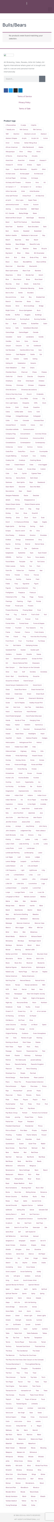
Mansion (22, 905)
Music (8, 963)
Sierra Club (20, 1254)
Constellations (11, 442)
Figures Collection (22, 588)
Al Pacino (9, 156)
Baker (35, 213)
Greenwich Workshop (36, 698)
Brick (17, 306)
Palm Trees (9, 1047)
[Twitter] (11, 90)
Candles (8, 341)
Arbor (44, 169)
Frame (8, 632)
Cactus (8, 328)
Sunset (27, 1324)
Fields (8, 584)
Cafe (17, 328)
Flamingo (9, 601)
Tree (37, 1390)
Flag (23, 597)
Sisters (45, 1258)
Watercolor (22, 1439)
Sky (16, 1263)
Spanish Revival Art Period (15, 1285)
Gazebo (19, 654)
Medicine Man (10, 919)
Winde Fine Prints (41, 1465)
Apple (39, 165)
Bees (35, 248)
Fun (7, 645)
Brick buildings (29, 306)
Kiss (39, 835)
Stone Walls (10, 1311)
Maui (7, 914)
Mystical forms (26, 967)
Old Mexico (9, 1020)
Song (7, 1280)
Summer (39, 1320)
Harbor (17, 725)
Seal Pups (39, 1223)
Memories (35, 919)
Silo (19, 1258)
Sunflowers (17, 1324)
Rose (43, 1196)
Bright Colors (10, 310)
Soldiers (27, 1276)
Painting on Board (12, 1042)
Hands (8, 720)
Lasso (40, 853)
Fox (41, 628)
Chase (34, 372)
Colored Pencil (11, 425)
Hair (7, 707)
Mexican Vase (39, 923)
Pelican (19, 1069)
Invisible (43, 804)
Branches (18, 301)
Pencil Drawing (31, 1069)
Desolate (36, 495)
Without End (21, 1479)
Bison (8, 262)
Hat (17, 729)
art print (8, 200)
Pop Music (31, 1108)
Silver (27, 1258)
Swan (25, 1329)
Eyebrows (35, 548)
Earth (41, 526)
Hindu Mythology (21, 755)
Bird (15, 257)
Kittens (17, 839)
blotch (41, 275)
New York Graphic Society (36, 994)
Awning (8, 209)
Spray (33, 1293)
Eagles (44, 522)
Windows (30, 1470)
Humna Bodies (23, 778)
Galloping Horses (32, 645)
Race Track (23, 1148)
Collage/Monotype (22, 416)
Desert (29, 491)
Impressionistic (24, 791)
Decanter (22, 487)
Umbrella (34, 1404)
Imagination (10, 791)
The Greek (36, 1351)
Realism (16, 1152)
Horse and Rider (36, 764)
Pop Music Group (11, 1113)
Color (16, 420)
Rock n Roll (39, 1188)
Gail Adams (17, 645)
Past (43, 1051)
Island (8, 808)
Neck (15, 989)
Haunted (26, 729)
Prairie (40, 1117)
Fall (31, 561)
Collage (8, 416)
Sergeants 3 (10, 1241)
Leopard (23, 861)
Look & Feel (37, 888)
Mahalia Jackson (30, 897)
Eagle (36, 522)
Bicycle (44, 248)
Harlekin (27, 725)
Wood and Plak (11, 1487)
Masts (39, 910)
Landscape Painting (12, 853)
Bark (44, 226)
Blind (19, 275)
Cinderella (39, 394)
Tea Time (16, 1338)
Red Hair (9, 1157)
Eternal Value (39, 544)
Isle (16, 808)
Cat (40, 354)
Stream (8, 1315)
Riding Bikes (19, 1179)
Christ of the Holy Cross (14, 394)
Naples (44, 972)
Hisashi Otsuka (37, 755)
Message (9, 923)
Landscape (31, 848)
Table (7, 1333)
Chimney (9, 385)
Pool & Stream (10, 1108)
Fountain (18, 628)
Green (29, 694)
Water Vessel (10, 1448)
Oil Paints (21, 1016)
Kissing (8, 839)
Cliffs (35, 403)
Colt (41, 425)
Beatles (8, 244)
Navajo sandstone (31, 985)
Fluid (39, 610)
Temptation (38, 1338)
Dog (29, 509)
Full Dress (41, 641)
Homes (41, 760)
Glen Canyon (10, 667)
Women (18, 1483)
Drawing (8, 517)
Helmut (39, 742)
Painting (39, 1038)
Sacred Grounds (11, 1205)
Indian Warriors (11, 800)
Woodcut (36, 1487)
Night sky (9, 1002)
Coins (30, 412)
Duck (34, 517)
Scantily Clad (41, 1219)
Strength (18, 1320)
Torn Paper (9, 1382)
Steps (8, 1302)
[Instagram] (15, 90)
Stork (20, 1311)
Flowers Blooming (12, 610)
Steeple (38, 1298)
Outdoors (25, 1033)
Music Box (18, 963)
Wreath (42, 1496)
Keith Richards (11, 835)
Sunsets (38, 1324)
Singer (35, 1258)
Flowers (30, 606)
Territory (8, 1346)
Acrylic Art (35, 138)
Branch (8, 301)
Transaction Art (11, 1390)
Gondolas (43, 672)
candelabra (30, 337)
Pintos (44, 1086)
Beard (36, 240)
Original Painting (11, 1033)
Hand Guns (18, 711)
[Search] (42, 79)
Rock (30, 1183)
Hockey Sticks (20, 760)
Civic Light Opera (12, 403)
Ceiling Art (9, 363)
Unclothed (9, 1408)
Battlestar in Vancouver (29, 235)
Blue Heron (17, 279)
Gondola (33, 672)
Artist (23, 191)
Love (31, 892)
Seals (7, 1227)
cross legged (42, 465)
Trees (45, 1390)
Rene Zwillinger (24, 1170)
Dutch (8, 522)
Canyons (19, 346)
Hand (7, 711)
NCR (7, 989)
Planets (28, 1095)
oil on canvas (41, 1011)
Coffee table (19, 412)
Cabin (45, 323)
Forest (18, 619)
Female (17, 575)
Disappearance (29, 500)
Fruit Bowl (29, 641)
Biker (19, 253)
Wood (42, 1483)
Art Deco (39, 187)
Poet (21, 1104)
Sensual (36, 1236)
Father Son (20, 570)
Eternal (27, 544)
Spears (16, 1289)
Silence (31, 1254)
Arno (37, 182)
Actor (7, 143)
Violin (8, 1421)
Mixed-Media (10, 936)
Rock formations (11, 1188)
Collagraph (37, 416)
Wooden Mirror (11, 1492)
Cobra (8, 412)
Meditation (24, 919)
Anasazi (32, 160)
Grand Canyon (28, 681)
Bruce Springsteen (25, 310)
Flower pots (19, 606)
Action (45, 138)
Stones (34, 1307)
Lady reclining (24, 844)
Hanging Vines (35, 720)
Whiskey (20, 1457)
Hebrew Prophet (31, 738)
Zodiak (24, 1505)
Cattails (16, 359)
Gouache (36, 676)
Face (29, 557)
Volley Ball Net (21, 1426)
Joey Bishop (30, 826)
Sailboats (9, 1210)
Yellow (24, 1501)
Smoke (34, 1263)
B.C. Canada (10, 213)
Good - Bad (10, 676)
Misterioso (33, 932)
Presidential (29, 1126)
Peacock (9, 1069)
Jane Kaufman (18, 813)
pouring (17, 1117)
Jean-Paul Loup (22, 817)
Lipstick (24, 879)
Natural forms (40, 980)
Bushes (23, 323)
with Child (9, 1479)
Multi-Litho (40, 958)
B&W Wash (35, 209)
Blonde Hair (30, 275)
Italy (7, 813)
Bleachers (9, 275)
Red (25, 1152)
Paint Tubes (27, 1042)
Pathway (27, 1055)
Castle (32, 354)
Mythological (40, 967)
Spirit (26, 1289)
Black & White (41, 262)
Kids (21, 835)
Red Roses (9, 1161)
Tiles (18, 1373)
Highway (23, 751)
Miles (30, 927)
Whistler (41, 1457)
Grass (8, 689)
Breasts (8, 306)
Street (17, 1315)
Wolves (40, 1479)
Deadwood (41, 482)
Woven (33, 1496)
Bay (43, 235)
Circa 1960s (24, 398)
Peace (8, 1064)
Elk (31, 531)
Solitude (38, 1276)
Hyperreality (29, 782)
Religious (33, 1166)
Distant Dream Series (13, 504)
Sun (7, 1324)
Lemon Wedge (11, 861)
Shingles (18, 1249)
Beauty (8, 248)
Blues (28, 279)
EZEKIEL (8, 557)
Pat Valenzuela (21, 1060)
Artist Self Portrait (12, 196)
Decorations (10, 491)
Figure (36, 584)
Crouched (9, 469)
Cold (38, 412)
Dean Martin (10, 487)
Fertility (18, 579)
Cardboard (37, 346)
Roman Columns (11, 1196)
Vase (31, 1413)
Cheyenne (41, 376)
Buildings (38, 315)
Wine (39, 1470)
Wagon (39, 1426)
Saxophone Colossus (25, 1219)
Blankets (38, 271)
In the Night (32, 804)
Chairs (32, 368)
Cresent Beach (19, 465)
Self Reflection (11, 1236)
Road (7, 1183)
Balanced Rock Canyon (14, 218)
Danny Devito (20, 478)
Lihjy (43, 870)
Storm (29, 1311)
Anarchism (9, 160)
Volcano (8, 1426)
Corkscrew (9, 447)
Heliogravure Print (25, 742)
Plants (38, 1095)
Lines (31, 875)
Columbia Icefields (12, 429)
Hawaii (8, 734)
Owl (7, 1038)
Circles (35, 398)
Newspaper (18, 994)
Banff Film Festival (20, 222)
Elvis (38, 531)
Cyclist (24, 473)
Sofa (7, 1276)
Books (41, 288)
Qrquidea (28, 1139)
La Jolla (36, 844)
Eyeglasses (9, 553)
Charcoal (24, 372)
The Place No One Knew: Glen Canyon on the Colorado (25, 1360)
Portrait (24, 1113)
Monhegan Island (35, 941)
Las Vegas (9, 857)
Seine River (9, 1232)
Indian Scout (42, 795)
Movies (29, 958)
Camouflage (10, 332)
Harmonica (39, 725)
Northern (44, 1002)
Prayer (20, 1121)
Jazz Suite (9, 817)
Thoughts (24, 1368)
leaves (27, 857)
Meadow (36, 914)
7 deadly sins (10, 129)
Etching (17, 544)
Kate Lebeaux (41, 830)
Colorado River (39, 420)
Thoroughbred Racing (32, 1364)
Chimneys (19, 385)
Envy (40, 540)
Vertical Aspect (11, 1417)
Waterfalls (20, 1443)
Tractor (20, 1382)
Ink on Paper (32, 800)
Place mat (9, 1095)
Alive (21, 152)
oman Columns (11, 1024)
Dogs (37, 509)
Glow (7, 672)
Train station (23, 1386)
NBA (43, 985)
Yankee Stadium (11, 1501)
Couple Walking (11, 456)
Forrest (8, 628)
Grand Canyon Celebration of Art (17, 685)
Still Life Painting (30, 1302)
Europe (17, 548)
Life (21, 866)
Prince (40, 1126)
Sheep (43, 1245)
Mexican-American (23, 923)
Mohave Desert (36, 936)
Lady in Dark (10, 844)
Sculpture (9, 1223)
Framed (17, 632)
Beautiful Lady (35, 244)
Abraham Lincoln (30, 134)
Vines (32, 1417)
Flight (29, 601)
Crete (31, 465)
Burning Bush (25, 319)
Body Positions (11, 288)
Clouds (25, 407)
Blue (7, 279)
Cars (40, 350)
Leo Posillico (35, 861)
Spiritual (44, 1289)
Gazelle (29, 654)
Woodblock (24, 1487)
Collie (8, 420)
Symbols (45, 1329)
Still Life (17, 1302)
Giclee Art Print (37, 659)
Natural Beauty (25, 980)
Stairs (20, 1298)
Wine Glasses (22, 1474)
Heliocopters (10, 742)
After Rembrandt (28, 147)
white (7, 1461)
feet (41, 570)
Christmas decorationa (29, 390)
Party (36, 1047)
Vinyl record (43, 1417)
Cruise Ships (31, 469)
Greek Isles (18, 694)
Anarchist (21, 160)
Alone (38, 152)
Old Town (21, 1020)
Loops (8, 892)
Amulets (34, 156)
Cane (18, 341)
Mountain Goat (42, 954)
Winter (43, 1474)
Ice (39, 782)
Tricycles (22, 1395)
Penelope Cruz (11, 1073)
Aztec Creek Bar (21, 209)
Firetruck (33, 592)
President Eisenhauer (13, 1126)
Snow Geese (30, 1267)
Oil (31, 1011)
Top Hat (23, 1377)
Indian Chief (19, 795)
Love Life (41, 892)
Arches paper (24, 174)
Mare (41, 905)
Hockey (8, 760)
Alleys (30, 152)
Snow (19, 1267)
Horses (34, 769)
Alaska (41, 147)
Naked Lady (10, 972)
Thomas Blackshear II (13, 1364)
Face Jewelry (40, 557)
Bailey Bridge (23, 213)
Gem (7, 659)
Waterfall (9, 1443)
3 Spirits (33, 125)
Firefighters (10, 592)
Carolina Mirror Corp (27, 350)
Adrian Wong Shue (30, 143)
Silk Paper (41, 1254)
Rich (29, 1174)
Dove (25, 513)
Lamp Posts (10, 848)
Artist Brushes (34, 191)
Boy (30, 297)
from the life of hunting (38, 636)
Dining (17, 500)
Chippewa (41, 385)
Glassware (36, 663)
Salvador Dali (43, 1210)
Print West (23, 1130)
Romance (43, 1192)
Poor (21, 1108)
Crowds (19, 469)
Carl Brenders (10, 350)
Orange (22, 1029)
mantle (32, 905)
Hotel (20, 773)
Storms (38, 1311)
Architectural (38, 174)
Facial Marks (10, 561)
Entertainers (29, 540)
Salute (32, 1210)
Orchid (31, 1029)
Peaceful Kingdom (37, 1064)
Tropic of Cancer (30, 1399)
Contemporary (40, 442)
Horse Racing (22, 769)
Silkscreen (9, 1258)
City (43, 398)
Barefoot (20, 226)
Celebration (22, 363)
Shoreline (37, 1249)
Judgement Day (25, 830)
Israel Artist (26, 808)
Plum (44, 1099)
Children (41, 381)
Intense (20, 804)
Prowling (9, 1135)
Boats (26, 284)
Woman (8, 1483)
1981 (7, 134)
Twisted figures (21, 1404)
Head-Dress (19, 734)
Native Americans (28, 976)
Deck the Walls (35, 487)
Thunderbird (36, 1368)
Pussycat (9, 1139)
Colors (33, 425)
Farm (38, 566)
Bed (16, 248)
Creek (8, 465)
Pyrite (19, 1139)
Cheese (44, 372)
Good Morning (23, 676)
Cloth (17, 407)
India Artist (37, 791)
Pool (46, 1104)
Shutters (8, 1254)
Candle (41, 337)
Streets (8, 1320)
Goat (15, 672)
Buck (38, 310)
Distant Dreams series (32, 504)
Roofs (35, 1196)
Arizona (28, 182)
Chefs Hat (9, 376)
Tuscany (8, 1404)
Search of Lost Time (21, 1227)
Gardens (9, 654)
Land (20, 848)
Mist (24, 932)
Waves (33, 1448)
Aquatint (34, 169)
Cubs (7, 473)
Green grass (10, 698)
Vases (40, 1413)
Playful (35, 1099)
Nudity (28, 1007)
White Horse (18, 1461)
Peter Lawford (39, 1077)
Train (45, 1382)
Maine (8, 901)
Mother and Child (11, 954)
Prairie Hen (9, 1121)
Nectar (24, 989)
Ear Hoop (22, 526)
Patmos (8, 1060)
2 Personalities (11, 125)
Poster (8, 1117)
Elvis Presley (10, 535)
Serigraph (22, 1241)
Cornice (30, 447)
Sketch (8, 1263)
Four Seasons (31, 628)
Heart (42, 734)
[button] (50, 9)
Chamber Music (11, 372)
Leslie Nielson (10, 866)
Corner (20, 447)
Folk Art (24, 614)
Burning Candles (40, 319)
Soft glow (17, 1276)
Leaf (19, 857)
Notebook (9, 1007)
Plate (7, 1099)
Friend (16, 636)
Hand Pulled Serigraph (13, 716)
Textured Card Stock (23, 1346)
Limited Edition (19, 875)
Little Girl (9, 883)
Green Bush (40, 694)
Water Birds (10, 1439)
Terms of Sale (24, 108)
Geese (39, 654)
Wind (29, 1465)
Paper (20, 1047)
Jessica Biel (26, 822)
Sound (16, 1280)
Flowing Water (28, 610)
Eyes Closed (42, 553)
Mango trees (10, 905)
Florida (38, 601)
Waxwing (43, 1448)
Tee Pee (27, 1338)
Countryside (43, 451)
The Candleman (22, 1351)
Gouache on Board (12, 681)
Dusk (42, 517)
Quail (38, 1139)
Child (19, 381)
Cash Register (20, 354)
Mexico (8, 927)
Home (32, 760)
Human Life (10, 778)
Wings (34, 1474)
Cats (7, 359)
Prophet (44, 1130)
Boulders (30, 293)
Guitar (8, 703)
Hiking (33, 751)
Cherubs (30, 376)
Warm (26, 1430)
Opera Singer (10, 1029)
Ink (22, 800)
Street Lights (41, 1315)
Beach (8, 240)
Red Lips (19, 1157)
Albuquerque (10, 152)
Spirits (34, 1289)
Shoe (28, 1249)
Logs (43, 883)
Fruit (20, 641)
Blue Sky (9, 284)
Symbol (34, 1329)
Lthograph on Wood (12, 897)
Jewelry (37, 822)
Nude (19, 1007)
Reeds (39, 1161)
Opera (44, 1024)
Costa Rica (9, 451)
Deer (20, 491)
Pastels (17, 1055)
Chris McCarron (11, 390)
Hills (41, 751)
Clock (44, 403)
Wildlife (8, 1465)
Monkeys (9, 945)
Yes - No (34, 1501)
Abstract (44, 134)
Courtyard (24, 456)
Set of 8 (43, 1241)
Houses (39, 773)
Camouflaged (23, 332)
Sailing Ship (21, 1210)
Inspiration (9, 804)
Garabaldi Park (11, 650)
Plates (16, 1099)
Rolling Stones (31, 1192)
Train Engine (10, 1386)
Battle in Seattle (11, 235)
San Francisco (34, 1214)
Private (34, 1130)
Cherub (19, 376)
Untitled (30, 1408)
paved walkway (36, 1060)
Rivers (38, 1179)
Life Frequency (11, 870)
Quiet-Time (32, 1144)
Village (23, 1417)
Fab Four (19, 557)
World (24, 1496)
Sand (23, 1214)
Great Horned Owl (37, 689)
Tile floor (9, 1373)
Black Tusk (26, 271)
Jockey (8, 826)
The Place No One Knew (27, 1355)
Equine (8, 544)
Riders (8, 1179)
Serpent (33, 1241)
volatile (38, 1421)
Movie (20, 958)
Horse (8, 764)
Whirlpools (9, 1457)
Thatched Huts (40, 1346)
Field (37, 579)
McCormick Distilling (21, 914)
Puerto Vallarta (32, 1135)
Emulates (43, 535)
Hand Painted (31, 711)
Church (29, 394)
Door (17, 513)
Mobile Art (22, 936)
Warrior (19, 1434)
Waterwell (22, 1448)
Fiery (16, 584)
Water (39, 1434)
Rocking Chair (26, 1188)
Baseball (26, 231)
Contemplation (25, 442)
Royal (16, 1201)
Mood (29, 945)
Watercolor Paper (37, 1439)
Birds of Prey (34, 257)
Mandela (34, 901)
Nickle (16, 998)
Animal (19, 165)
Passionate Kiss (31, 1051)
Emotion (33, 535)
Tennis (8, 1342)
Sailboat (40, 1205)
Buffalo (17, 315)
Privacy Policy (24, 102)
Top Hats (34, 1377)
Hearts (19, 738)
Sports (24, 1293)
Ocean (37, 1007)
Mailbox (43, 897)
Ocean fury (21, 1011)
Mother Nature (27, 954)
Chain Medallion (11, 368)
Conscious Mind (38, 438)
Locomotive (33, 883)
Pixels (39, 1091)
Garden (23, 650)
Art (45, 182)
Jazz (41, 813)
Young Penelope (11, 1505)
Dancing (8, 478)
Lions (7, 879)
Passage (9, 1051)
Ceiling (35, 359)
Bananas (42, 218)
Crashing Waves (35, 460)
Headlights (32, 734)
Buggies (27, 315)
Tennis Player (19, 1342)
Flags (31, 597)
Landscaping (28, 853)
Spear (8, 1289)
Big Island (9, 253)
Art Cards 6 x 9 (26, 187)
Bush (15, 323)
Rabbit (43, 1144)
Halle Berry (39, 707)
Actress (16, 143)
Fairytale (22, 561)
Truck (43, 1399)
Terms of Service (24, 96)
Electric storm (20, 531)
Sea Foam (27, 1223)
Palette (38, 1042)
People (22, 1073)
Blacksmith (33, 266)
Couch (32, 451)
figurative (26, 584)
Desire (26, 495)
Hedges (44, 738)
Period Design (10, 1077)
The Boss (9, 1351)
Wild (38, 1461)
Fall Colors (41, 561)
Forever (28, 619)
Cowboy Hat (10, 460)
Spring (42, 1293)
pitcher (29, 1091)
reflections (21, 1166)
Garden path (35, 650)
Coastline (36, 407)
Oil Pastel (33, 1016)
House (29, 773)
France (27, 632)
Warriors (29, 1434)
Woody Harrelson (11, 1496)
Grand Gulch (37, 685)
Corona (39, 447)
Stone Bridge (10, 1307)
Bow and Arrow (11, 297)
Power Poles (29, 1117)
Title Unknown (11, 1377)
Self (19, 1232)
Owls (14, 1038)
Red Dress (34, 1152)
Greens (21, 698)
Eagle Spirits (10, 526)
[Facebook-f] (6, 90)
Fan (30, 566)
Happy (8, 725)
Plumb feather (10, 1104)
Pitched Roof (17, 1091)
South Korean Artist (30, 1280)
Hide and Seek (11, 751)
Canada (35, 332)
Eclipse (8, 531)
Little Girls (20, 883)
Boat (18, 284)
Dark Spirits (21, 482)
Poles (30, 1104)
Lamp (46, 844)
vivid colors (18, 1421)
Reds (19, 1161)
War (17, 1430)
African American (12, 147)
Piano (8, 1082)
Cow (34, 456)
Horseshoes (10, 773)
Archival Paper (11, 178)
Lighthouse (33, 870)
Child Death (30, 381)
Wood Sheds (34, 1492)
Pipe (7, 1091)
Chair (23, 368)
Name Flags (23, 972)
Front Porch (10, 641)
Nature (8, 985)
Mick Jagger (19, 927)
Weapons (9, 1452)
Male (16, 901)
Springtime (9, 1298)
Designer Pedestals (12, 495)
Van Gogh (21, 1413)
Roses (8, 1201)
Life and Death (33, 866)
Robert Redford (19, 1183)
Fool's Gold (35, 614)
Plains (19, 1095)
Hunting (8, 782)
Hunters (36, 778)
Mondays (21, 941)
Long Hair (24, 888)
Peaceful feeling (20, 1064)
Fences (36, 575)
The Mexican (10, 1355)
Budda (8, 315)
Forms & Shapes (38, 623)
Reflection (9, 1166)
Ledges (37, 857)
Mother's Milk (30, 949)
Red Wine (29, 1161)
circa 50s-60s (10, 398)
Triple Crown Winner (37, 1395)
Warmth (35, 1430)
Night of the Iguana (38, 998)
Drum (26, 517)
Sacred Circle (36, 1201)
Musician (29, 963)
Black (16, 262)
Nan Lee (35, 972)
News (8, 994)
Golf (23, 672)
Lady (36, 839)
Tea (7, 1338)
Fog (15, 614)
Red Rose (42, 1157)
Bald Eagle (30, 218)
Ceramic (33, 363)
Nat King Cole (10, 980)
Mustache (41, 963)
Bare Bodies (36, 222)
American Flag (22, 156)
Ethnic (8, 548)
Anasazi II (43, 160)
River (29, 1179)
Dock (22, 509)
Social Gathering (26, 1271)
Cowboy (43, 456)
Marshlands (19, 910)
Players (25, 1099)
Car (27, 346)
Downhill (35, 513)
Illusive (39, 786)
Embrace (22, 535)
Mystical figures (11, 967)
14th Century (23, 129)
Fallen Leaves (10, 566)
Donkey (8, 513)
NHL (7, 998)
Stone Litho (23, 1307)
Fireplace (21, 592)
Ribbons (20, 1174)
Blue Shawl (38, 279)
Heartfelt (9, 738)
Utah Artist (41, 1408)
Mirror (16, 932)
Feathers (32, 570)
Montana (20, 945)
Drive (18, 517)
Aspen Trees (32, 200)
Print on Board (10, 1130)
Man (24, 901)
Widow (30, 1461)
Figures (8, 588)
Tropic (18, 1399)
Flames (40, 597)
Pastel (8, 1055)
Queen (21, 1144)
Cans (26, 341)
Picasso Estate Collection (34, 1082)
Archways (34, 178)
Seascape (36, 1227)
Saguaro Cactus (27, 1205)
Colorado (26, 420)
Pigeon (23, 1086)
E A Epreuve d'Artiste (22, 522)
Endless (8, 540)
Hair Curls (16, 707)
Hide (34, 747)
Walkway (9, 1430)
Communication (28, 429)
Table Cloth (18, 1333)
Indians (30, 795)
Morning (18, 949)
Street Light (28, 1315)
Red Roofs (30, 1157)
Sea (18, 1223)
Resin (36, 1170)
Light (22, 870)
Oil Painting (10, 1016)
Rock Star (18, 1192)
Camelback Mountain (30, 328)
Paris (28, 1047)
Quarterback (10, 1144)
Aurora (26, 204)
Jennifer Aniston (11, 822)
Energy (18, 540)
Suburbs (29, 1320)
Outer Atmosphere (39, 1033)
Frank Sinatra (39, 632)
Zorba (33, 1505)
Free (7, 636)
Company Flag (11, 434)
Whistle (30, 1457)
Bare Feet (9, 226)
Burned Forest (10, 319)
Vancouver (9, 1413)
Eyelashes (21, 553)
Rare (7, 1152)
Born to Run (10, 293)
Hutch (18, 782)
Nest (33, 989)
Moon (38, 945)
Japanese (31, 813)
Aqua (7, 169)
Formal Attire (10, 623)
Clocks (8, 407)
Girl (7, 663)
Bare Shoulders (33, 226)
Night (24, 998)
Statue (28, 1298)
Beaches (18, 240)
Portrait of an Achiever (39, 1113)
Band (7, 222)
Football (8, 619)
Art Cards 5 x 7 (11, 187)
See (45, 1227)
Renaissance (10, 1170)
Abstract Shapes (11, 138)
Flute (7, 614)
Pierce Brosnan (11, 1086)
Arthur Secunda (11, 191)
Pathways (38, 1055)
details (8, 500)
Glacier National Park (20, 663)
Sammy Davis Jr (11, 1214)
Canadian (9, 337)
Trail (29, 1382)
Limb (7, 875)
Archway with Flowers (13, 182)
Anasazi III (9, 165)
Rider (38, 1174)
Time (26, 1373)
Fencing (8, 579)
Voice (29, 1421)
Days (31, 482)
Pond (38, 1104)
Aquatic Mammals (20, 169)
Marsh (8, 910)
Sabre (25, 1201)
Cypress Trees (36, 473)
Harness (8, 729)
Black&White (27, 262)
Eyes (31, 553)
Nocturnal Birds (22, 1002)
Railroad (34, 1148)
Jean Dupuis (37, 817)
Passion (19, 1051)
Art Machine (40, 196)
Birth (45, 257)
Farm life (9, 570)
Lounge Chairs (20, 892)
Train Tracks (36, 1386)
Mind (7, 932)
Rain (43, 1148)
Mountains (9, 958)
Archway (23, 178)
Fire (34, 588)
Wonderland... (30, 1483)
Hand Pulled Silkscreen (34, 716)
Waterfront (32, 1443)
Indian (8, 795)
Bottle (20, 293)
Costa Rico (21, 451)
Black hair (9, 266)
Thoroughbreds (11, 1368)
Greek (8, 694)
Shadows (23, 1245)
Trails (37, 1382)
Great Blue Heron (20, 689)
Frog (24, 636)
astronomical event (12, 204)
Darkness (9, 482)
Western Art (21, 1452)
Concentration (25, 434)
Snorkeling (9, 1267)
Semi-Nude (24, 1236)
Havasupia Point (40, 729)
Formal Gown (24, 623)
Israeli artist (38, 808)
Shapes (33, 1245)
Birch (7, 257)
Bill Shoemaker (39, 253)
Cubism (43, 469)
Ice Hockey (9, 786)
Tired (34, 1373)
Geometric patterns (20, 659)
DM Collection (10, 509)
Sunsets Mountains (12, 1329)
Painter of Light (26, 1038)
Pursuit (44, 1135)
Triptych (8, 1399)
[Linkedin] (20, 90)
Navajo (17, 985)
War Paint (9, 1434)
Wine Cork (9, 1474)
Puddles (19, 1135)
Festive (28, 579)
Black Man (21, 266)
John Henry (43, 826)
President (30, 1121)
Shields (8, 1249)
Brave (38, 301)
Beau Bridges (20, 244)
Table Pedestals (32, 1333)
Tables (44, 1333)
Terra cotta (32, 1342)
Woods (22, 1492)
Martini (30, 910)
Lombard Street (11, 888)
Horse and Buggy (20, 764)
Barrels (16, 231)
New (41, 989)
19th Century (37, 129)
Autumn (36, 204)
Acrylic (24, 138)
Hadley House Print (36, 703)
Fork (36, 619)
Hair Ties (28, 707)
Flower (8, 606)
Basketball (37, 231)
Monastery (9, 941)
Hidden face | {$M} (21, 747)
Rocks (8, 1192)
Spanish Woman (33, 1285)
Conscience (24, 438)
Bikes (27, 253)
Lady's (45, 839)
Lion (38, 875)
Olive (31, 1020)
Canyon (8, 346)
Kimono (31, 835)
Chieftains (9, 381)
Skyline (24, 1263)
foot (45, 614)
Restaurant (9, 1174)
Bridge (41, 306)
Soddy (39, 1271)
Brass (29, 301)
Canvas (35, 341)
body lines (36, 284)
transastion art (26, 1390)
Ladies (27, 839)
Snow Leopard (11, 1271)
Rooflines (25, 1196)
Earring (32, 526)
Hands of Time (20, 720)
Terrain (43, 1342)
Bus (7, 323)
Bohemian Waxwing (27, 288)
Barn (7, 231)
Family (22, 566)
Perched (33, 1073)
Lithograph (44, 879)
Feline (8, 575)
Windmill (9, 1470)
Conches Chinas (40, 434)
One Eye (23, 1024)
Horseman (9, 769)
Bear (27, 240)
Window (19, 1470)
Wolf (31, 1479)
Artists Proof (26, 196)
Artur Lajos (19, 200)
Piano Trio (17, 1082)
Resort (45, 1170)
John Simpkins (11, 830)
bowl (22, 297)
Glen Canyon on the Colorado (29, 667)
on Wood (34, 1024)
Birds (23, 257)
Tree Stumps (10, 1395)
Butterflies (34, 323)
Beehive (26, 248)
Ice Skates (21, 786)
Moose (8, 949)
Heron (8, 747)
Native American (11, 976)
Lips (15, 879)
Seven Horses (10, 1245)
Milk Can (40, 927)
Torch (43, 1377)
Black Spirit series (12, 271)
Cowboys (22, 460)
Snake (43, 1263)
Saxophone (9, 1219)
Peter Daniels (24, 1077)
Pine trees (34, 1086)
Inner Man (44, 800)
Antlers (29, 165)
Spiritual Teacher (11, 1293)
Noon (34, 1002)
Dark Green (34, 478)
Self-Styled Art (30, 1232)
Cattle (26, 359)
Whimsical (33, 1452)
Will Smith (19, 1465)
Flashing (20, 601)
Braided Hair (40, 297)
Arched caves (10, 174)
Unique (20, 1408)
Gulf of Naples (20, 703)
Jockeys (18, 826)
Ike (31, 786)
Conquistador (10, 438)
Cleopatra (25, 403)
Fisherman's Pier (11, 597)
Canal (19, 337)
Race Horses (10, 1148)
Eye (25, 548)
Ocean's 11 (9, 1011)
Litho (34, 879)
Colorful (23, 425)
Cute (15, 473)
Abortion (16, 134)
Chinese (31, 385)
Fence (27, 575)
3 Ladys (23, 125)
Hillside (8, 755)
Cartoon (8, 354)
